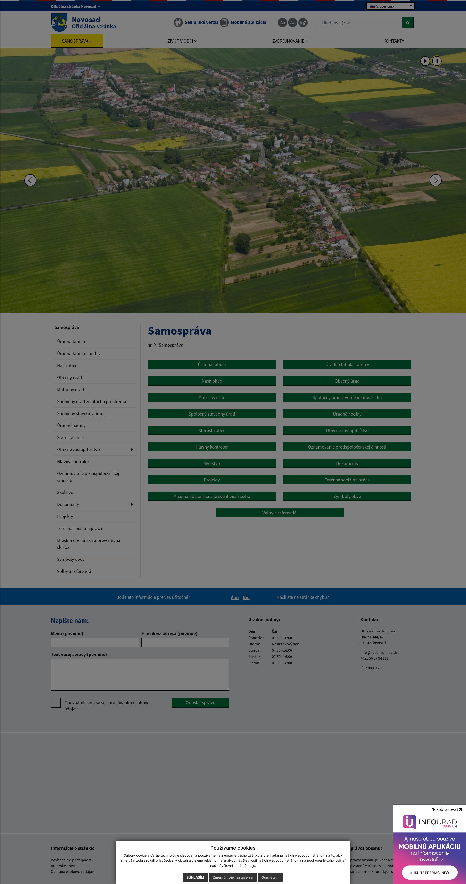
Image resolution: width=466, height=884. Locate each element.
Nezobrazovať (445, 809)
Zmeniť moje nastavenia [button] (233, 877)
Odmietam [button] (270, 877)
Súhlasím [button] (195, 877)
